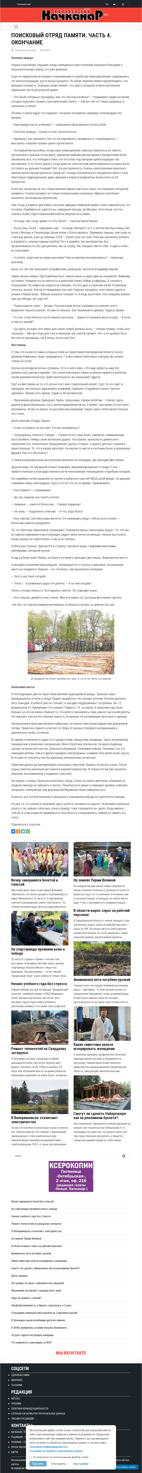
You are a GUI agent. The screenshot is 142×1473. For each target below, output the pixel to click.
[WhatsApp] (28, 831)
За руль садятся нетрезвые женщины (32, 1335)
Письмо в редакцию (22, 1418)
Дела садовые (19, 1275)
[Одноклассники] (18, 831)
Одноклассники (20, 1375)
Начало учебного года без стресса (39, 984)
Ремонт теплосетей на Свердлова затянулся (38, 1051)
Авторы (15, 1398)
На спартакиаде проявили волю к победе (38, 951)
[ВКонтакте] (13, 831)
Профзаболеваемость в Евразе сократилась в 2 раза (41, 1305)
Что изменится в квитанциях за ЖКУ (31, 1342)
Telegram (16, 1385)
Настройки (80, 1463)
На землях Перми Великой (95, 880)
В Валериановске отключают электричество (34, 1120)
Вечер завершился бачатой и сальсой (34, 882)
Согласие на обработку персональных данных (38, 1413)
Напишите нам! (24, 4)
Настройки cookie (126, 1467)
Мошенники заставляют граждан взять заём (36, 1290)
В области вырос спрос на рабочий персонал (102, 913)
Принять (38, 1463)
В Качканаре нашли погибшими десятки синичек (38, 1320)
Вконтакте (17, 1380)
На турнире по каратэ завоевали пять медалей (37, 1283)
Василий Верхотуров (25, 50)
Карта (14, 1452)
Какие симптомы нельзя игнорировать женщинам (94, 1047)
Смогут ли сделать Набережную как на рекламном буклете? (100, 1116)
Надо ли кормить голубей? (26, 1298)
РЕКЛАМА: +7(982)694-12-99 (25, 1442)
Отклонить (58, 1463)
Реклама (16, 1403)
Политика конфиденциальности (29, 1408)
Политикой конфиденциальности (47, 1446)
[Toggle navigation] (16, 26)
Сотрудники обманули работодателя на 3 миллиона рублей (44, 1312)
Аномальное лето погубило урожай (102, 980)
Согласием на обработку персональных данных (56, 1451)
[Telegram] (23, 831)
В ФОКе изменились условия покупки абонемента (39, 1327)
